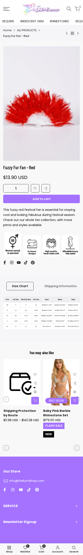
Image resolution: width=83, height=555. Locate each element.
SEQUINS (8, 21)
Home (7, 30)
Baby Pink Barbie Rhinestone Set (56, 413)
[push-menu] (6, 9)
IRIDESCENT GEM (32, 21)
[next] (77, 448)
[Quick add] (35, 400)
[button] (35, 188)
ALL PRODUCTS (27, 30)
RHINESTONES (59, 21)
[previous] (6, 399)
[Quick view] (35, 392)
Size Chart (20, 286)
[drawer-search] (69, 8)
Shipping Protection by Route (19, 413)
